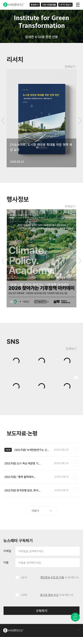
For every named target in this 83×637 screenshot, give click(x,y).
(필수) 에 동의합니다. (50, 577)
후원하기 (35, 4)
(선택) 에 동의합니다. (47, 594)
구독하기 (41, 611)
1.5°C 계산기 (65, 4)
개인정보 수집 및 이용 (52, 577)
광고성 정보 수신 (49, 594)
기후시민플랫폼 (49, 4)
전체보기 (70, 66)
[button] (72, 40)
